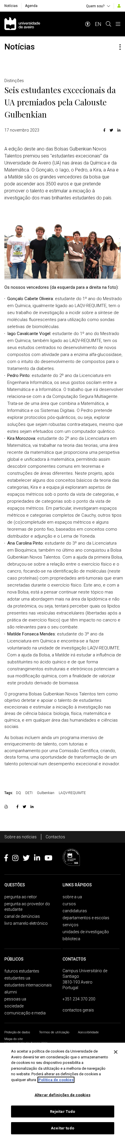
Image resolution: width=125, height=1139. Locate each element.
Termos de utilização (54, 1032)
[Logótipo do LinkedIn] (37, 859)
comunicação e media (25, 1013)
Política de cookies (56, 1080)
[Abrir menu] (118, 24)
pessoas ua (15, 999)
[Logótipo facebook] (6, 859)
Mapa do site (13, 1039)
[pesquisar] (108, 24)
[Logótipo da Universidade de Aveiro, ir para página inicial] (22, 24)
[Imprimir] (6, 806)
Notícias (11, 6)
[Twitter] (111, 130)
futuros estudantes (21, 971)
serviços (70, 924)
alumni (10, 992)
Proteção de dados (17, 1032)
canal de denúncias (22, 916)
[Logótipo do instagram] (15, 859)
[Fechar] (115, 1052)
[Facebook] (104, 130)
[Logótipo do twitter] (26, 859)
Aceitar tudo (62, 1128)
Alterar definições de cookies (62, 1095)
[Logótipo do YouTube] (48, 859)
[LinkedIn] (118, 130)
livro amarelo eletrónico (26, 923)
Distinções (14, 80)
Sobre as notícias (20, 837)
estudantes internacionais (28, 985)
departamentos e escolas (86, 917)
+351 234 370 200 (79, 999)
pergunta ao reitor (20, 896)
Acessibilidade (88, 1032)
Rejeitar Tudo (62, 1111)
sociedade (14, 1006)
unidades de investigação (86, 931)
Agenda (31, 6)
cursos (69, 903)
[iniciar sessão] (119, 6)
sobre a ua (72, 896)
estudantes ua (17, 978)
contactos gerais (78, 1010)
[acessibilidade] (87, 24)
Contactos (55, 837)
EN (98, 24)
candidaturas (75, 910)
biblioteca (71, 938)
